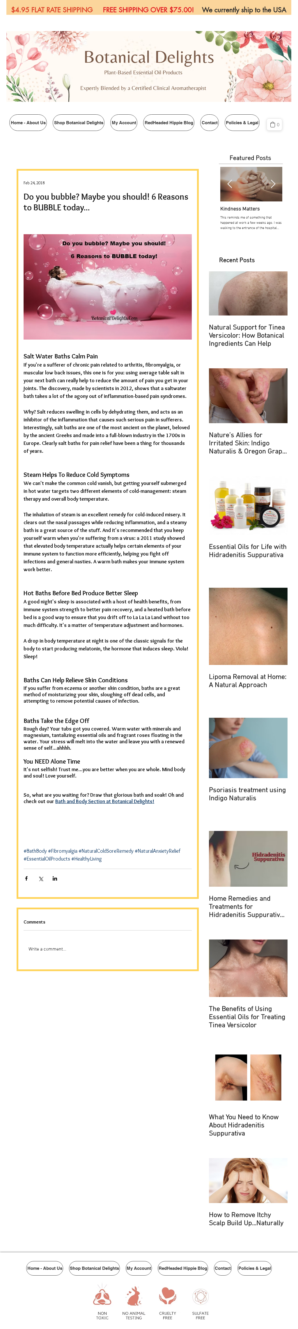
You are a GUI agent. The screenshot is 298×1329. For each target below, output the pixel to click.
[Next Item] (273, 184)
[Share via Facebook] (26, 878)
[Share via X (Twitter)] (40, 878)
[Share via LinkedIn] (55, 878)
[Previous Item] (229, 184)
